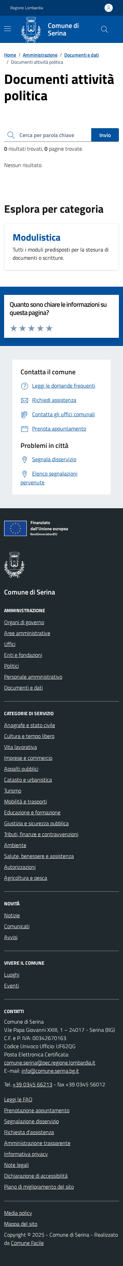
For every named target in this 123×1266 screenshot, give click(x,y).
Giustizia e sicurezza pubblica (36, 823)
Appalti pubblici (21, 769)
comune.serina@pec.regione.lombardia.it (49, 1062)
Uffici (9, 644)
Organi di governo (24, 622)
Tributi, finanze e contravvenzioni (41, 834)
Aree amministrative (27, 633)
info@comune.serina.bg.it (50, 1071)
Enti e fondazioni (23, 655)
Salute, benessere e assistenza (39, 856)
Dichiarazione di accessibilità (36, 1176)
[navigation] (7, 29)
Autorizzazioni (20, 867)
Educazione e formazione (32, 812)
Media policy (18, 1213)
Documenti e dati (81, 54)
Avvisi (10, 937)
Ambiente (15, 845)
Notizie (12, 915)
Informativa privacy (26, 1154)
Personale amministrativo (33, 677)
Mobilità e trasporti (25, 801)
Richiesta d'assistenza (29, 1132)
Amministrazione (40, 54)
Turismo (12, 790)
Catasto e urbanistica (28, 779)
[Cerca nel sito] (104, 29)
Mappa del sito (20, 1224)
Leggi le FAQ (18, 1099)
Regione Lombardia (26, 8)
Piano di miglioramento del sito (39, 1186)
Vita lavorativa (20, 747)
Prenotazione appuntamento (36, 1110)
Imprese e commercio (28, 758)
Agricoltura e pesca (25, 878)
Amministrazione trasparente (37, 1143)
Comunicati (16, 926)
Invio (105, 135)
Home (10, 54)
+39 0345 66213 (32, 1084)
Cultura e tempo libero (29, 736)
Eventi (11, 985)
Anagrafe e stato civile (29, 725)
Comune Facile (27, 1243)
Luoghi (11, 974)
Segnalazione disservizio (31, 1121)
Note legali (16, 1165)
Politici (11, 666)
